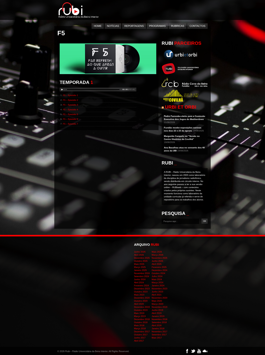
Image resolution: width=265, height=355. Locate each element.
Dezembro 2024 (159, 270)
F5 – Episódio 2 (70, 100)
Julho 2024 (157, 276)
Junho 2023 (157, 291)
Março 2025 (140, 267)
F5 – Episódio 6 (70, 119)
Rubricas (177, 26)
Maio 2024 (157, 279)
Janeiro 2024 (158, 285)
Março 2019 (140, 316)
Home (98, 26)
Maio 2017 (157, 337)
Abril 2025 (156, 264)
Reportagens (134, 26)
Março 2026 (157, 255)
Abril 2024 (139, 282)
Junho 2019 (157, 310)
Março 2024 (157, 282)
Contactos (197, 26)
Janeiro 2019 (158, 316)
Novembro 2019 (159, 307)
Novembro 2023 (159, 288)
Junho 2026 (140, 252)
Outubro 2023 (141, 291)
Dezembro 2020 (142, 298)
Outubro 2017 (141, 334)
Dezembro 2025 (142, 258)
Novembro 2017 (159, 331)
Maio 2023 (139, 294)
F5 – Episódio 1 (70, 95)
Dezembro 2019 (142, 307)
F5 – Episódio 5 (70, 114)
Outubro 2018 (141, 322)
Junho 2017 (140, 337)
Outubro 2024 (158, 273)
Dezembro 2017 (142, 331)
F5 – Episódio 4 (70, 109)
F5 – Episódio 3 (70, 105)
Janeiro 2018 (158, 328)
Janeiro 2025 (140, 270)
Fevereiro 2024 (141, 285)
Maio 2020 (157, 301)
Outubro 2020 (141, 301)
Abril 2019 (156, 313)
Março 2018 (140, 328)
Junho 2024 (140, 279)
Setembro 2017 (159, 334)
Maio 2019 (139, 313)
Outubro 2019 (141, 310)
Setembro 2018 (159, 322)
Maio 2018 (139, 325)
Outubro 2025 (141, 261)
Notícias (113, 26)
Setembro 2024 (141, 276)
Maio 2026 (157, 252)
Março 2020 (157, 304)
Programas (157, 26)
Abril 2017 (139, 341)
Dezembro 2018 (142, 319)
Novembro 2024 (142, 273)
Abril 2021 (156, 294)
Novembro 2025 (159, 258)
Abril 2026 (139, 255)
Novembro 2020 (159, 298)
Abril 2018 (156, 325)
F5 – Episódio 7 (70, 124)
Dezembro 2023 (142, 288)
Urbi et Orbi (180, 107)
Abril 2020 (139, 304)
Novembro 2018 (159, 319)
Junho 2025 (157, 261)
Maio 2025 (139, 264)
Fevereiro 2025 (159, 267)
